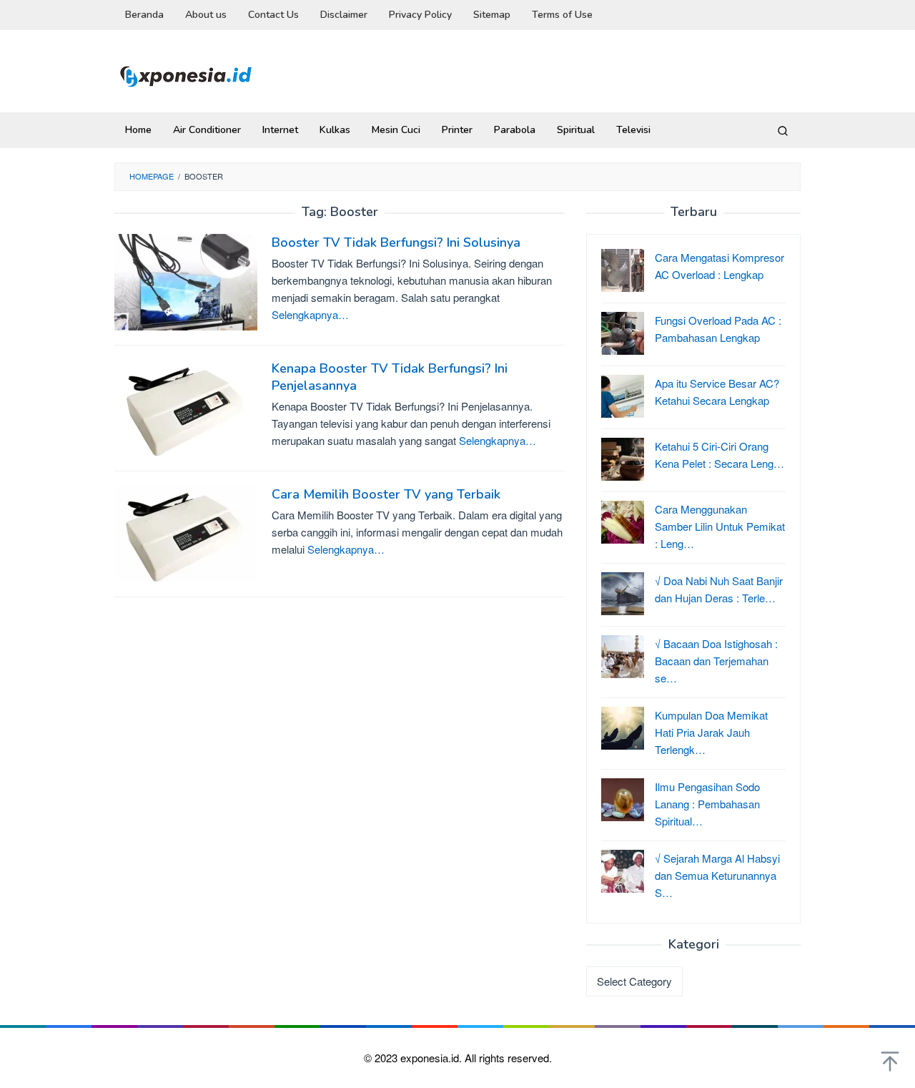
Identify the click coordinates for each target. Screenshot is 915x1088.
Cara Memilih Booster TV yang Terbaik (386, 494)
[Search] (783, 130)
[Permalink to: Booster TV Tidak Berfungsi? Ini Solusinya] (185, 280)
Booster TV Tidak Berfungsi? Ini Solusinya (396, 242)
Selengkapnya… (310, 314)
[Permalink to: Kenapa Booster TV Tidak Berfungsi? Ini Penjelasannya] (185, 405)
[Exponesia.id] (185, 74)
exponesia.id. (432, 1057)
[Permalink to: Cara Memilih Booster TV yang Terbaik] (185, 531)
